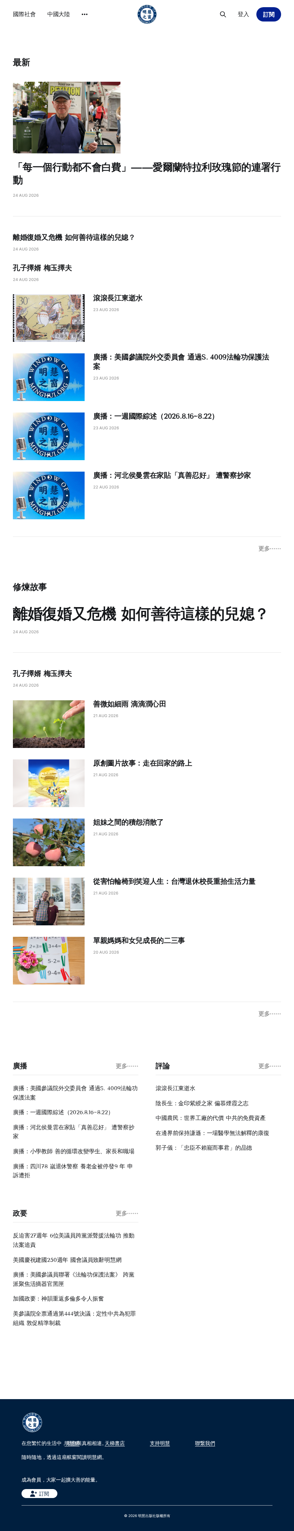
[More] (84, 14)
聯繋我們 (205, 1443)
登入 (243, 14)
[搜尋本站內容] (223, 14)
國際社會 (24, 14)
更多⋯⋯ (270, 548)
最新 (21, 62)
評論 (163, 1066)
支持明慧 (160, 1443)
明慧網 (72, 1443)
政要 (20, 1213)
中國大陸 (58, 14)
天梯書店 (115, 1443)
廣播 (20, 1066)
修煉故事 (30, 587)
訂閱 (269, 14)
